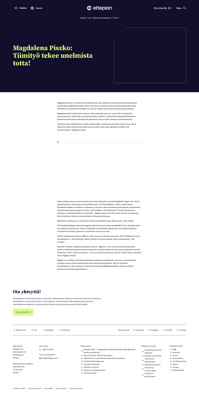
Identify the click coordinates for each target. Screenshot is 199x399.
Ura (89, 18)
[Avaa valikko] (16, 8)
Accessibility (48, 388)
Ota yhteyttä (22, 312)
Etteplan (83, 18)
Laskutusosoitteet (75, 388)
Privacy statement (34, 388)
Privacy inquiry (61, 388)
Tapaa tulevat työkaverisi (102, 18)
